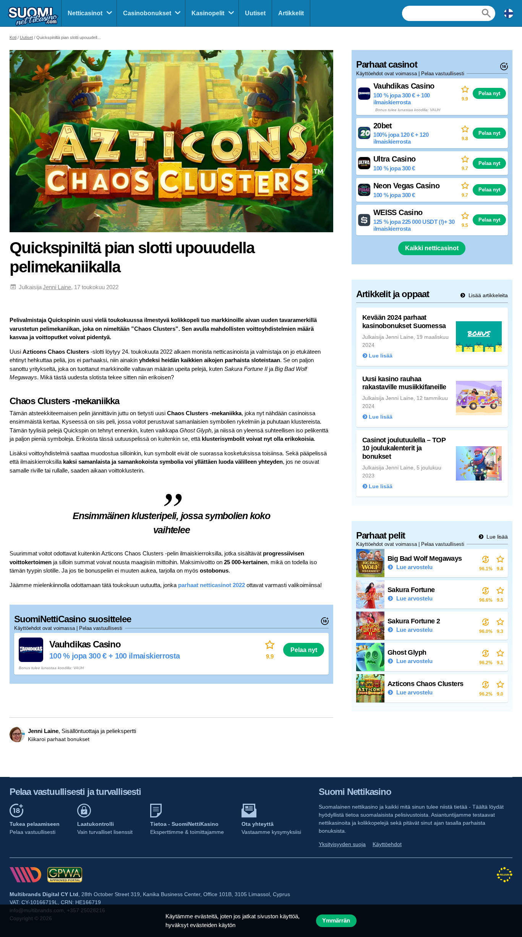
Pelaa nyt (303, 649)
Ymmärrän (336, 921)
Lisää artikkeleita (487, 295)
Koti (13, 37)
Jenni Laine (57, 287)
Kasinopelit (207, 13)
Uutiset (255, 13)
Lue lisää (496, 537)
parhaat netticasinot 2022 (211, 585)
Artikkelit (291, 13)
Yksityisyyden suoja (342, 844)
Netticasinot (85, 13)
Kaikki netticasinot (432, 248)
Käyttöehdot (387, 844)
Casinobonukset (147, 13)
